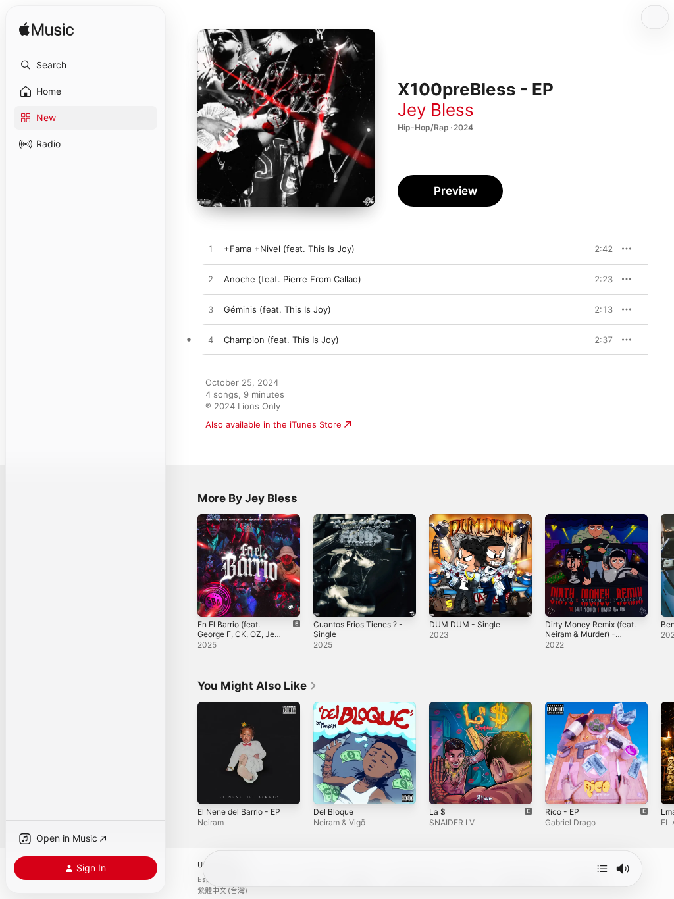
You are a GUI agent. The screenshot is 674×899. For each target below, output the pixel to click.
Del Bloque (333, 812)
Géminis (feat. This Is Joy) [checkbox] (277, 309)
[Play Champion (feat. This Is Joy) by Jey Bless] (210, 340)
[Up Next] (602, 869)
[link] (257, 686)
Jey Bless (436, 109)
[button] (85, 65)
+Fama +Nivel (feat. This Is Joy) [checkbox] (289, 249)
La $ (437, 812)
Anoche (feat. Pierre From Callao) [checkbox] (292, 279)
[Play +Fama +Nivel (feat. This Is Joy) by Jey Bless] (210, 249)
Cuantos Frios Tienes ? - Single (358, 629)
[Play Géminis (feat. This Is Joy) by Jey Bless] (210, 310)
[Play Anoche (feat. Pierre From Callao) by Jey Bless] (210, 280)
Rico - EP (562, 812)
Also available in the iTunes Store (273, 424)
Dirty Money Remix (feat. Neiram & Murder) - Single (590, 634)
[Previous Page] (184, 565)
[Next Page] (661, 565)
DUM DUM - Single (464, 624)
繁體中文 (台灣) (222, 890)
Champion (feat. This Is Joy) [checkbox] (281, 339)
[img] (46, 30)
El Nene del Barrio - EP (238, 812)
